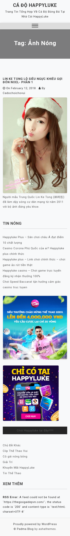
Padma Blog (25, 529)
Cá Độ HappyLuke (35, 5)
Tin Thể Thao (12, 473)
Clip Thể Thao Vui (15, 451)
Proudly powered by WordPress (35, 524)
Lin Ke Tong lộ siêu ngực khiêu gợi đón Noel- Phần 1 (32, 80)
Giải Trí (8, 462)
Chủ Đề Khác (12, 445)
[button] (35, 26)
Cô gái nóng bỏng (15, 456)
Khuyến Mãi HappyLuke (19, 467)
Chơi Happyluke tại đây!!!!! (35, 430)
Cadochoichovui (14, 93)
